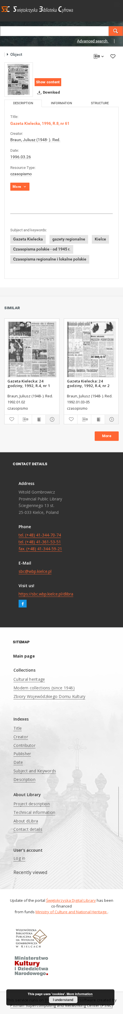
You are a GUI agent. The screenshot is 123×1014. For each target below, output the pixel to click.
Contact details (27, 829)
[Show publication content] (38, 419)
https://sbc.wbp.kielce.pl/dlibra (46, 594)
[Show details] (51, 419)
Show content (48, 82)
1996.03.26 (20, 157)
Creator (20, 736)
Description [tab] (23, 103)
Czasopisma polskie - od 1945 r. (41, 249)
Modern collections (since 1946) (44, 688)
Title (17, 728)
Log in (19, 858)
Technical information (34, 812)
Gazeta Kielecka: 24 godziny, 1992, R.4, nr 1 (28, 383)
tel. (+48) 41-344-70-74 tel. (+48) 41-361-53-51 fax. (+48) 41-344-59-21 (40, 541)
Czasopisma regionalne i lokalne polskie (49, 259)
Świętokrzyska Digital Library (71, 900)
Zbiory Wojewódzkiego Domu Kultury (49, 696)
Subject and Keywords (34, 771)
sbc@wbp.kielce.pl (35, 571)
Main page (24, 656)
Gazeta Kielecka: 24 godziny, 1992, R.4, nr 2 (88, 383)
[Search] (116, 31)
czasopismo (21, 173)
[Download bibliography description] (25, 419)
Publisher (22, 753)
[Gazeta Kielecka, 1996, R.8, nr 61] (18, 79)
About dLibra (25, 821)
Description (24, 779)
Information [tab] (61, 103)
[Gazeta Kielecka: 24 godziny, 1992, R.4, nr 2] (91, 349)
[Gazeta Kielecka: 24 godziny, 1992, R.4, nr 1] (32, 349)
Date (18, 762)
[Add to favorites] (112, 56)
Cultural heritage (29, 679)
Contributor (24, 745)
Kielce (100, 239)
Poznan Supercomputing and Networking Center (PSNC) (61, 1005)
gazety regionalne (68, 239)
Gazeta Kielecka (28, 239)
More (106, 436)
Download (51, 92)
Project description (31, 803)
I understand (63, 999)
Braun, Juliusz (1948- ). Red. (35, 139)
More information (80, 994)
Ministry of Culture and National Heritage (71, 911)
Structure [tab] (100, 103)
